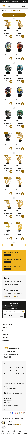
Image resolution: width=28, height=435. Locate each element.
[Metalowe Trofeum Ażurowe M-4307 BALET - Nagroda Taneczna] (8, 227)
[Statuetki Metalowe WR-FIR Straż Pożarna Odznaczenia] (8, 92)
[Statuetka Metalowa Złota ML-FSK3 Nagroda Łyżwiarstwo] (20, 159)
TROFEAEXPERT (7, 233)
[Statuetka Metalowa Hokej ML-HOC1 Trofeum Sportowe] (20, 24)
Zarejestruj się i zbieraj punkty (13, 281)
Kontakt (8, 433)
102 (20, 245)
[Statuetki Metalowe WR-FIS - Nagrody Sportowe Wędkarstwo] (8, 114)
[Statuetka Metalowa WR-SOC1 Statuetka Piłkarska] (8, 69)
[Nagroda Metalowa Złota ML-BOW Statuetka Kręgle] (8, 159)
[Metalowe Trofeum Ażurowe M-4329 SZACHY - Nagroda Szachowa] (20, 227)
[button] (22, 6)
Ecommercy (18, 424)
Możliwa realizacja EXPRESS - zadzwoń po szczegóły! (14, 1)
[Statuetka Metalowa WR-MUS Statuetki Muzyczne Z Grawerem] (8, 137)
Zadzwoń (20, 433)
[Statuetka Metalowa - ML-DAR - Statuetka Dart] (20, 137)
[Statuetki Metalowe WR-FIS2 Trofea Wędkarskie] (20, 114)
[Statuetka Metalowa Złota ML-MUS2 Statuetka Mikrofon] (8, 182)
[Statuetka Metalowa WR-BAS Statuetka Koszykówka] (20, 47)
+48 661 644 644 (11, 351)
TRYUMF (5, 30)
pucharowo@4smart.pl (12, 354)
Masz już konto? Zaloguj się (12, 284)
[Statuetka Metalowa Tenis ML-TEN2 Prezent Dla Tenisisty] (8, 204)
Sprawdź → (7, 255)
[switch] (3, 427)
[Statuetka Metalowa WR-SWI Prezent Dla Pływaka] (20, 69)
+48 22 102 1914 (9, 386)
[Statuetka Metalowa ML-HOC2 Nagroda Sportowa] (8, 24)
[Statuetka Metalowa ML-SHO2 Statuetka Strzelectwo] (20, 182)
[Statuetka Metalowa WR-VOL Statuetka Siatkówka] (20, 92)
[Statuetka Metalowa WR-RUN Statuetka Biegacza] (8, 47)
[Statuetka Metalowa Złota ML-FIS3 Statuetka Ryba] (20, 204)
